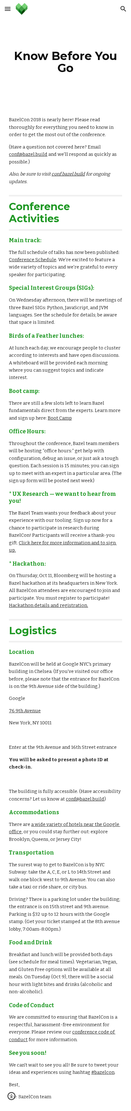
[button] (7, 8)
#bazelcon (102, 1072)
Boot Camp (60, 418)
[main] (65, 62)
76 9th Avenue (25, 711)
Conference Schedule (32, 260)
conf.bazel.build (68, 174)
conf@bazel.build (28, 154)
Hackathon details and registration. (48, 605)
